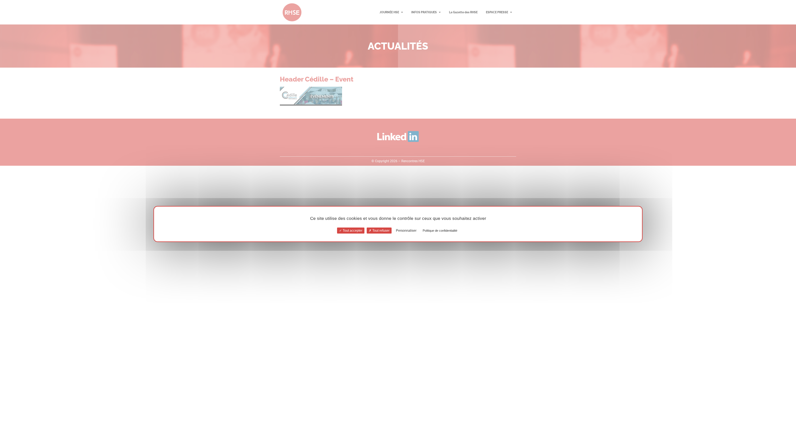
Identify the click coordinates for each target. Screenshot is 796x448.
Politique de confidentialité (440, 230)
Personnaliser (406, 230)
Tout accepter (352, 230)
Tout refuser (380, 230)
